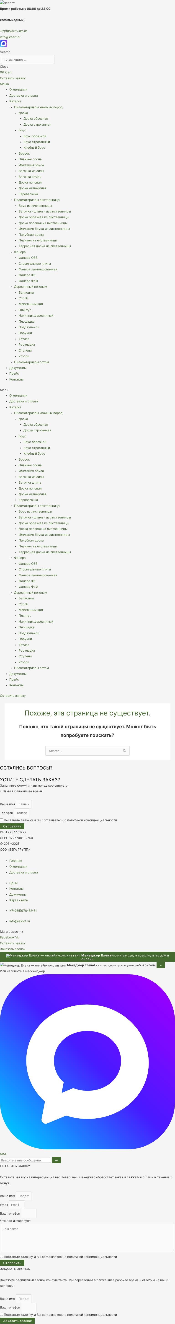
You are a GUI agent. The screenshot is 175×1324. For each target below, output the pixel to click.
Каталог (15, 101)
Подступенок (29, 327)
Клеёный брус (34, 147)
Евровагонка (28, 194)
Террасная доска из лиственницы (45, 246)
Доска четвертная (32, 188)
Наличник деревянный (36, 315)
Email (4, 1205)
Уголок (24, 356)
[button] (87, 390)
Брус (22, 130)
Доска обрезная (35, 118)
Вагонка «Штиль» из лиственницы (45, 211)
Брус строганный (36, 142)
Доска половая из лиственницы (43, 223)
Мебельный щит (31, 304)
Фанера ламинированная (38, 269)
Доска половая (30, 182)
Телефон (7, 813)
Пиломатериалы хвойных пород (38, 107)
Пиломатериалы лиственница (37, 200)
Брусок (24, 153)
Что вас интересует (15, 1221)
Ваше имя (8, 804)
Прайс (14, 373)
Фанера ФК (27, 275)
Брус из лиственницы (35, 205)
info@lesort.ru (10, 37)
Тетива (24, 339)
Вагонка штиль (30, 177)
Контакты (16, 379)
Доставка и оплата (23, 95)
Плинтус (25, 310)
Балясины (26, 292)
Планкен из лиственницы (38, 240)
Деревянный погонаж (30, 286)
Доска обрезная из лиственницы (44, 217)
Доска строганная (37, 124)
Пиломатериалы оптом (31, 362)
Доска (23, 113)
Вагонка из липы (31, 171)
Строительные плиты (35, 263)
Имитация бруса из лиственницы (44, 229)
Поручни (25, 333)
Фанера (20, 252)
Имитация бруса (31, 165)
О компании (18, 89)
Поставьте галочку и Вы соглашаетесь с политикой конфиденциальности (60, 820)
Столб (23, 298)
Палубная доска (31, 234)
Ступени (25, 350)
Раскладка (27, 344)
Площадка (27, 321)
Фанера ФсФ (28, 281)
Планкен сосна (30, 159)
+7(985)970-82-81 (13, 31)
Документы (17, 368)
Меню (4, 84)
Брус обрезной (34, 136)
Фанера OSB (28, 257)
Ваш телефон (10, 1213)
